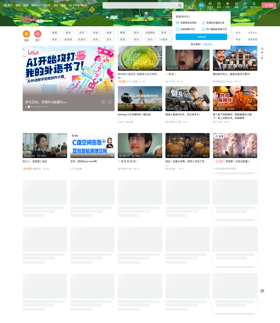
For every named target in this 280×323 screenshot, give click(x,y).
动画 (95, 32)
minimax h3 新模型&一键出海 (134, 114)
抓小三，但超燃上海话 (35, 161)
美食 (163, 32)
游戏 (95, 39)
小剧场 (164, 39)
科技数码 (150, 32)
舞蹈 (122, 32)
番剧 (54, 32)
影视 (122, 39)
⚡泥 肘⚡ (171, 74)
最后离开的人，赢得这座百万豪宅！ (232, 74)
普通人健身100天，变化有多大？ (183, 114)
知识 (136, 39)
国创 (68, 32)
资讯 (150, 39)
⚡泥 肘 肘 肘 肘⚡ (128, 161)
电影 (54, 39)
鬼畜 (109, 32)
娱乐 (136, 32)
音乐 (109, 39)
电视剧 (68, 39)
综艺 (82, 32)
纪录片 (82, 39)
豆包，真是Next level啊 (83, 161)
